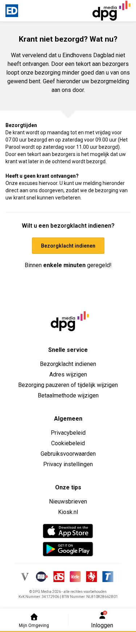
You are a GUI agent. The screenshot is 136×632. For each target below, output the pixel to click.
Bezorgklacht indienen (68, 364)
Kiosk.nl (68, 512)
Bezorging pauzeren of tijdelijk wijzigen (68, 385)
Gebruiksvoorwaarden (68, 453)
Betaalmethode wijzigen (68, 395)
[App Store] (68, 531)
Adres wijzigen (68, 374)
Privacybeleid (68, 432)
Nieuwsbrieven (68, 501)
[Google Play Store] (68, 549)
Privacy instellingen (68, 464)
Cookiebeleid (68, 443)
